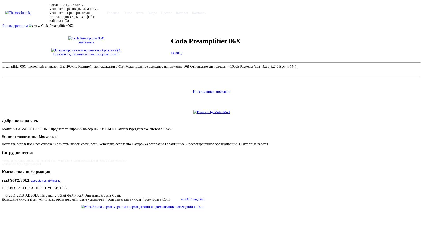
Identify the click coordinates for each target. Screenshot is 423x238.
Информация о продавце (211, 91)
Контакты (199, 13)
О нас (127, 13)
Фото (140, 13)
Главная (113, 13)
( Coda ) (176, 53)
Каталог (182, 13)
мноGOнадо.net (192, 199)
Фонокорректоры (15, 26)
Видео (152, 13)
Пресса (166, 13)
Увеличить (86, 42)
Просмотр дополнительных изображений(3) (86, 54)
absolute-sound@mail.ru (46, 180)
